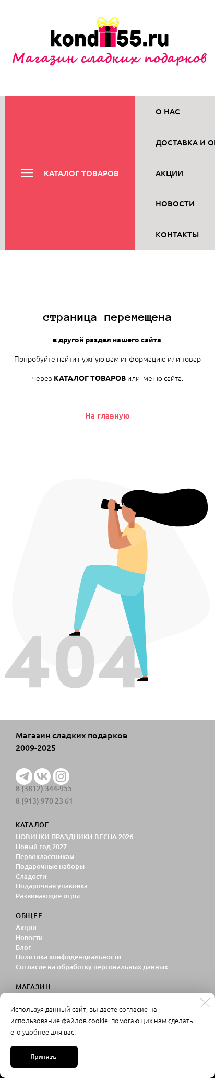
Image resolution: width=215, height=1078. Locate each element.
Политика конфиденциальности (68, 956)
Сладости (31, 876)
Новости (175, 203)
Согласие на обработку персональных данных (92, 966)
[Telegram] (24, 776)
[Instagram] (61, 776)
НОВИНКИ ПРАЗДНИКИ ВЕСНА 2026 (74, 836)
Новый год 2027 (41, 846)
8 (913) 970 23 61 (44, 801)
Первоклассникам (45, 856)
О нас (168, 111)
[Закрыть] (205, 1002)
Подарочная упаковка (52, 885)
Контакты (177, 234)
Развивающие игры (48, 895)
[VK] (42, 776)
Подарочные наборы (50, 866)
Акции (169, 173)
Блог (23, 947)
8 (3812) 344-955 (44, 788)
